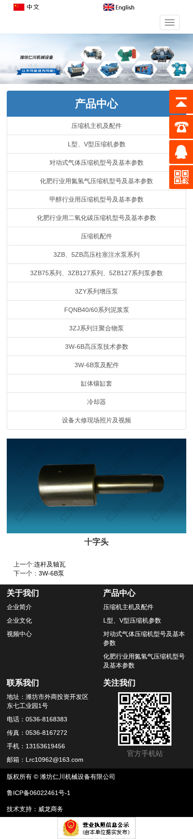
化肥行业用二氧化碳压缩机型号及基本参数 (96, 217)
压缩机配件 (96, 236)
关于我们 (23, 593)
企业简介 (19, 607)
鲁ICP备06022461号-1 (38, 792)
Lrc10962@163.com (54, 759)
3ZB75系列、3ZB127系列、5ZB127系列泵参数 (96, 273)
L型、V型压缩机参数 (97, 144)
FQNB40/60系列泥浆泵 (96, 309)
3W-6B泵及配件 (97, 365)
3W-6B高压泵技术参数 (96, 346)
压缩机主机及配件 (96, 125)
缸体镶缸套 (96, 383)
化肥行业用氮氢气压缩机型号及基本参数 (96, 180)
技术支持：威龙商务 (35, 809)
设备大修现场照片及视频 (96, 420)
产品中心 (96, 103)
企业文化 (19, 620)
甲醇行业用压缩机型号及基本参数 (96, 199)
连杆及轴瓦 (50, 564)
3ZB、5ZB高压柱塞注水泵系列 (96, 254)
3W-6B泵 (51, 573)
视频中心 (19, 633)
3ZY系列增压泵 (96, 291)
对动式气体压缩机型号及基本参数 (96, 162)
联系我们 (23, 682)
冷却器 (96, 401)
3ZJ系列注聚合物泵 (96, 328)
